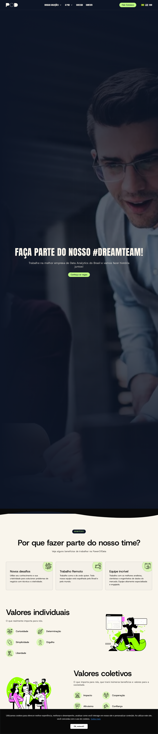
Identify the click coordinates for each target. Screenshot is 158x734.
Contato (89, 4)
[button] (53, 5)
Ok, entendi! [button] (79, 726)
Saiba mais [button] (96, 719)
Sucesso (79, 4)
